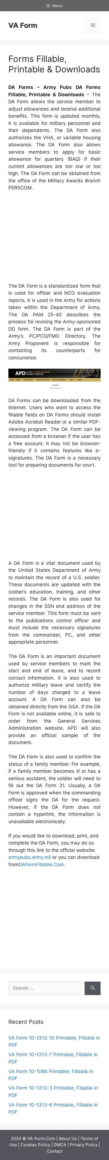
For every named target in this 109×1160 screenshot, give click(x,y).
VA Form (22, 25)
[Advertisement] (55, 238)
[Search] (93, 988)
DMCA (60, 1144)
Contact (54, 1151)
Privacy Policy (84, 1144)
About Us (68, 1138)
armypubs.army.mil (29, 857)
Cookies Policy (35, 1144)
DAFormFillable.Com (41, 864)
